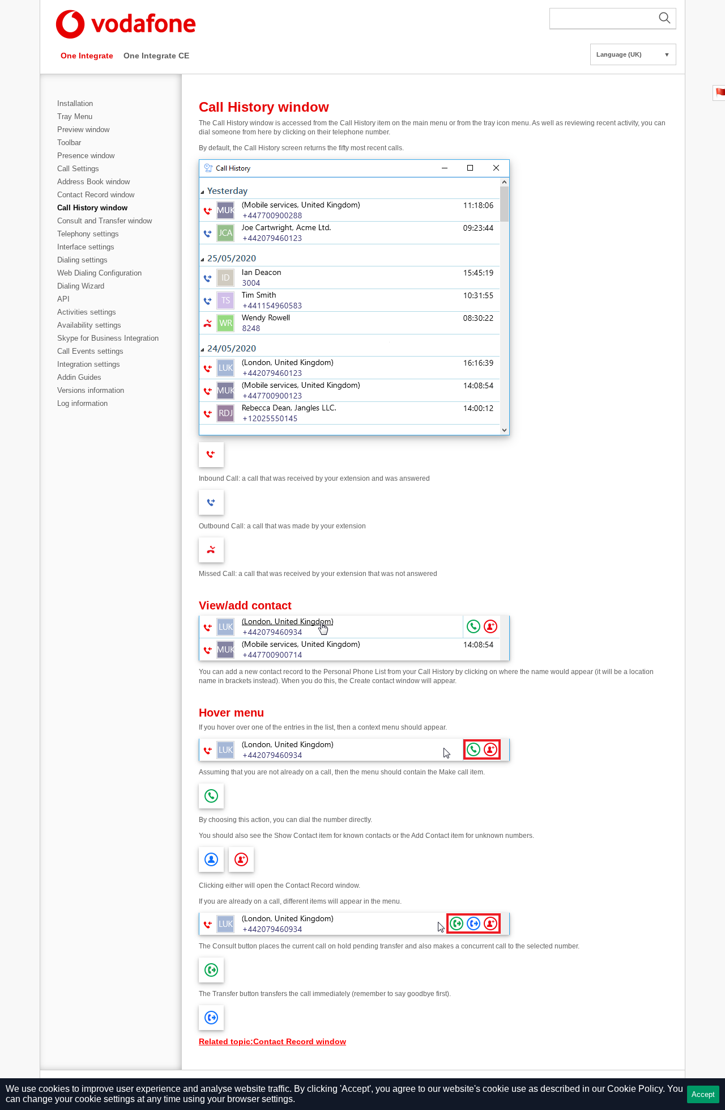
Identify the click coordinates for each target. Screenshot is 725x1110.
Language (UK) (633, 54)
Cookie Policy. (636, 1089)
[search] (612, 18)
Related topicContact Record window (272, 1041)
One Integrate (87, 55)
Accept (703, 1094)
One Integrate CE (156, 55)
